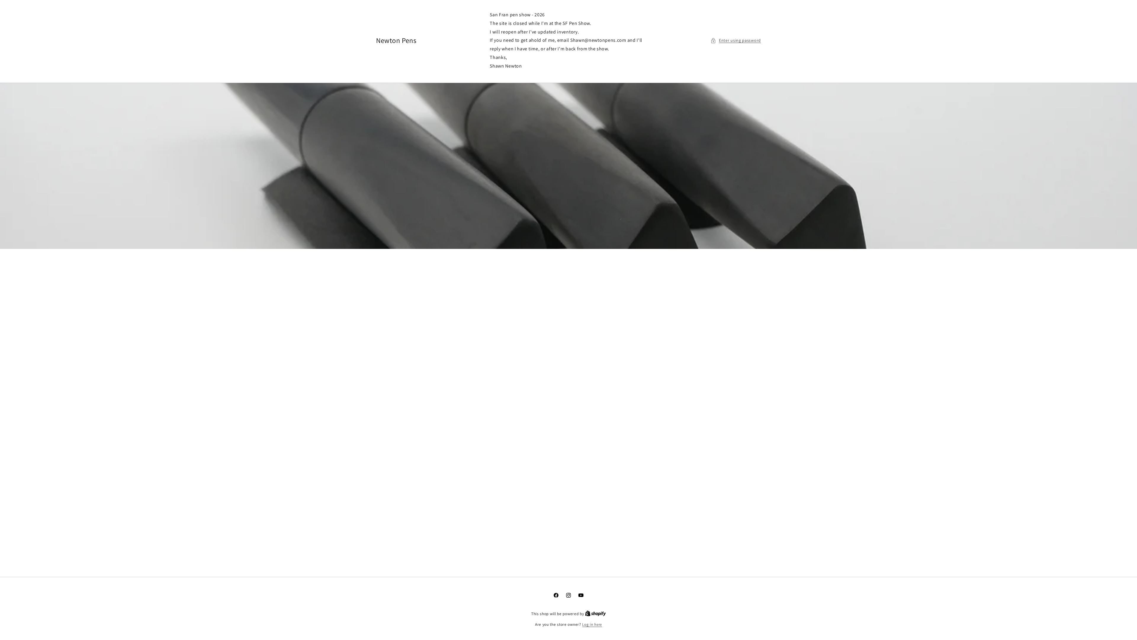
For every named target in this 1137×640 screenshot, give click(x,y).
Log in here (592, 624)
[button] (736, 40)
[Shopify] (595, 613)
